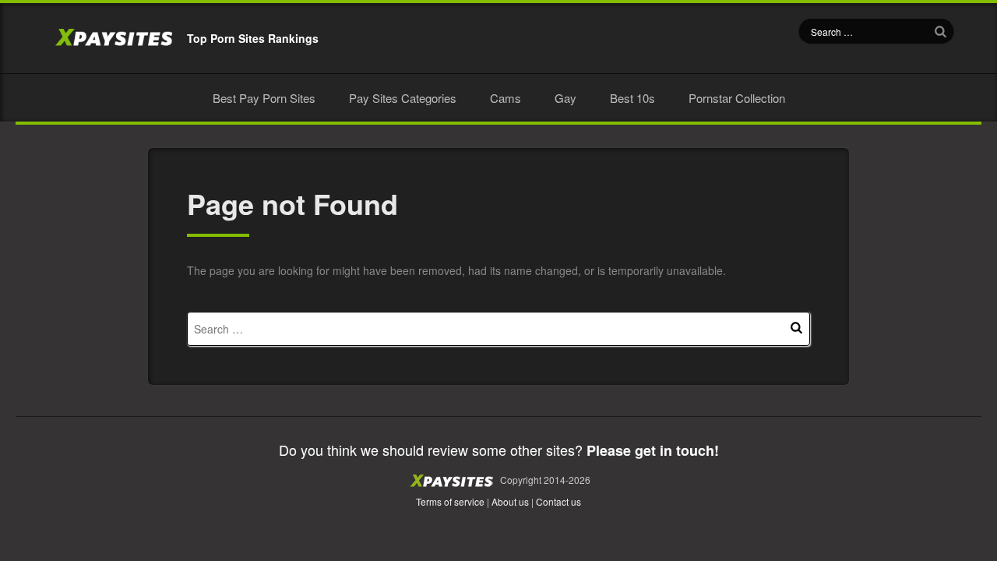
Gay (565, 98)
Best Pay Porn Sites (264, 98)
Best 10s (632, 98)
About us (510, 501)
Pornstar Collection (737, 98)
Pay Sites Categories (402, 98)
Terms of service (450, 501)
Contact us (558, 501)
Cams (505, 98)
